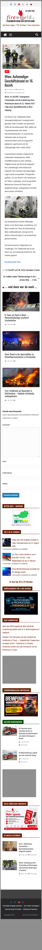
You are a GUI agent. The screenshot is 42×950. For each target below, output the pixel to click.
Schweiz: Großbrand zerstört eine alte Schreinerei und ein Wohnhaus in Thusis (19, 647)
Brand (7, 71)
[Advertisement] (19, 670)
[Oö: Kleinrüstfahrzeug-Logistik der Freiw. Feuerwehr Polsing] (9, 758)
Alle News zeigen (9, 25)
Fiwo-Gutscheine (34, 25)
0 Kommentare (20, 90)
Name (4, 461)
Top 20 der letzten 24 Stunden (13, 909)
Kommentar (6, 424)
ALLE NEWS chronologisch (31, 905)
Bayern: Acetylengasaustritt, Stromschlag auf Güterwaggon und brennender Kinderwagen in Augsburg (28, 866)
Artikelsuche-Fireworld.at (30, 909)
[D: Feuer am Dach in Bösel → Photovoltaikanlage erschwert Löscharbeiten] (21, 293)
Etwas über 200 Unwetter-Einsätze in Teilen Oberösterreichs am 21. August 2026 (25, 543)
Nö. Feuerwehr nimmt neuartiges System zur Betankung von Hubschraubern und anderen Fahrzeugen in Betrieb (28, 733)
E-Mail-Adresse (7, 472)
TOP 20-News (21, 25)
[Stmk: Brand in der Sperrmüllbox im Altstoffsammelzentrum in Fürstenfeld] (21, 333)
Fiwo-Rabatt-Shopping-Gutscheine (12, 905)
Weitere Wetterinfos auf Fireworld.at (21, 525)
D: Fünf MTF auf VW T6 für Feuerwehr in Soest (22, 270)
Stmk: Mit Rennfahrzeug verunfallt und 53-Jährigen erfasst (25, 570)
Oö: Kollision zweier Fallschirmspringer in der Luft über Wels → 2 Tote (20, 278)
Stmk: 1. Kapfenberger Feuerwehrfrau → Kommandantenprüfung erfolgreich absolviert (26, 847)
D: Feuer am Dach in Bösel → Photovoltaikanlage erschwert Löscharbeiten (17, 317)
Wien (23, 93)
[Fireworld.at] (5, 34)
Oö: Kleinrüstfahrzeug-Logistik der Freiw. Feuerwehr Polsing (28, 753)
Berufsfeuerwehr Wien (13, 262)
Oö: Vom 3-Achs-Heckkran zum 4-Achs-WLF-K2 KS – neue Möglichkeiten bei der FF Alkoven (24, 558)
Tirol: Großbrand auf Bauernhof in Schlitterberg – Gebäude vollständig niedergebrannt (19, 393)
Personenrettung (18, 93)
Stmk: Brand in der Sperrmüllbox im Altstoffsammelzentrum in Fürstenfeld (20, 356)
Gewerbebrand (9, 93)
